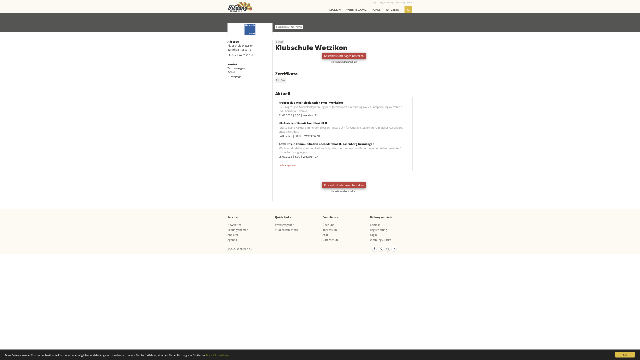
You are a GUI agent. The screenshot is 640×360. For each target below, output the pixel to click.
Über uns (328, 225)
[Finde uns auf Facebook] (374, 248)
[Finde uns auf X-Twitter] (380, 248)
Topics (376, 10)
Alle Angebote (288, 165)
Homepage (234, 76)
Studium (335, 10)
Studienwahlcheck (286, 230)
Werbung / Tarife (380, 240)
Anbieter (233, 235)
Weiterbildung (356, 10)
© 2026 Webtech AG (240, 249)
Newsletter (234, 225)
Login (373, 235)
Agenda (232, 240)
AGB (325, 235)
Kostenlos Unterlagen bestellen (344, 56)
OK (625, 355)
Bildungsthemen (238, 230)
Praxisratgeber (284, 225)
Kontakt (375, 225)
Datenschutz (330, 240)
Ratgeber (392, 10)
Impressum (329, 230)
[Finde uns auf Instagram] (387, 248)
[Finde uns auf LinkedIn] (394, 248)
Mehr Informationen (218, 355)
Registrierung (378, 230)
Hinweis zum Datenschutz (344, 61)
